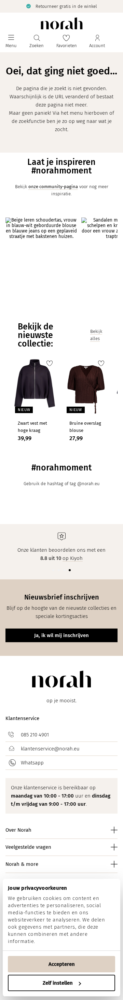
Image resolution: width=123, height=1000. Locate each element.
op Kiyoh (73, 558)
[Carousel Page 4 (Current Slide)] (70, 570)
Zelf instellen (58, 983)
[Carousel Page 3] (64, 570)
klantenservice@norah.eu (50, 749)
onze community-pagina (53, 186)
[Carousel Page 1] (53, 570)
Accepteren (62, 964)
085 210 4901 (35, 735)
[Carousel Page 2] (59, 570)
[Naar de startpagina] (62, 23)
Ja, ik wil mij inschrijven (61, 635)
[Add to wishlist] (49, 363)
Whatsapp (32, 763)
